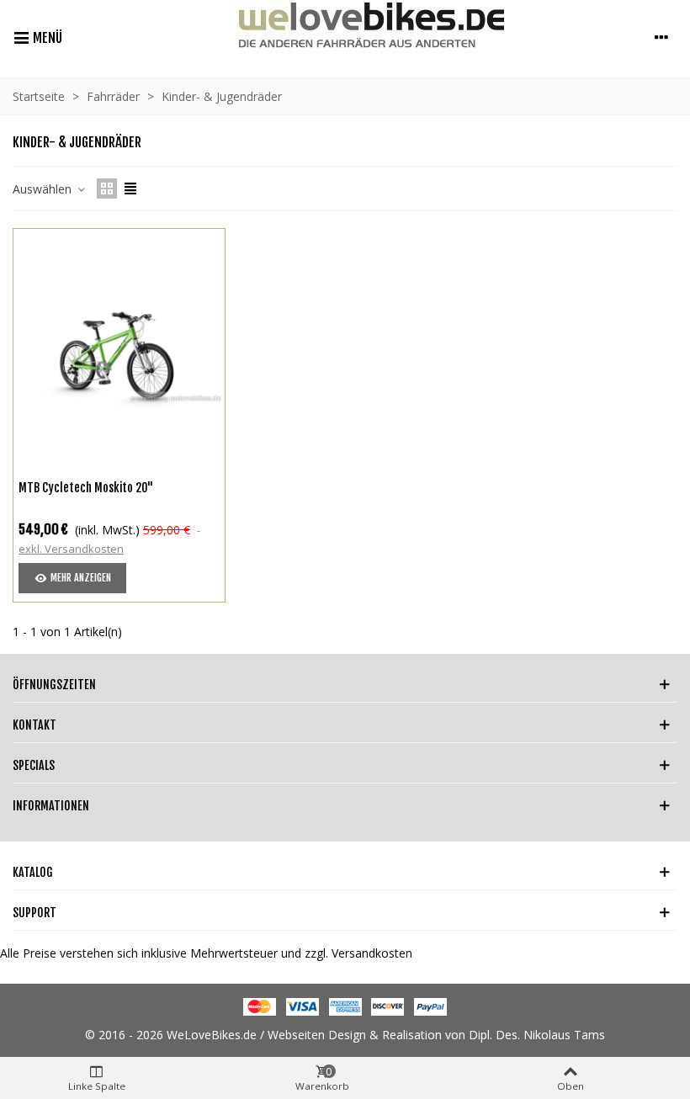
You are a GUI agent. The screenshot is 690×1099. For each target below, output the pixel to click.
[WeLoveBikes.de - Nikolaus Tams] (354, 36)
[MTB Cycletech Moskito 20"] (119, 349)
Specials (34, 765)
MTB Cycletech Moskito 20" (86, 487)
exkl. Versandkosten (71, 548)
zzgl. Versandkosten (358, 953)
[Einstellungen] (661, 37)
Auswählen (44, 189)
